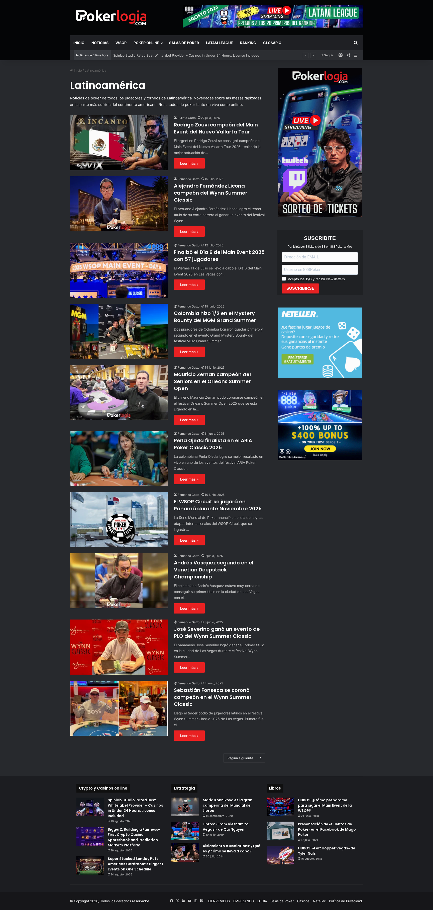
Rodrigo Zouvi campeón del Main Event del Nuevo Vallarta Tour (216, 128)
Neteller (319, 901)
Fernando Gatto (188, 179)
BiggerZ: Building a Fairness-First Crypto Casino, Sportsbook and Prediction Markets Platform (134, 837)
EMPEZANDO (243, 901)
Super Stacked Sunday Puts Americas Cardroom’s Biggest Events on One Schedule (135, 864)
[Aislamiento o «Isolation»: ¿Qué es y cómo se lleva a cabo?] (185, 852)
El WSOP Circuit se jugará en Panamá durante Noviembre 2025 (218, 505)
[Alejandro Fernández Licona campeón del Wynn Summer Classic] (119, 203)
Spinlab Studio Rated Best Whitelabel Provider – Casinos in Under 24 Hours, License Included (135, 808)
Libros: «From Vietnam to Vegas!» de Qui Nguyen (226, 827)
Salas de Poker (184, 43)
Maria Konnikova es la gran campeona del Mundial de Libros (227, 805)
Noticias (100, 43)
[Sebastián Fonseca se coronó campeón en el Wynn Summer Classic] (119, 708)
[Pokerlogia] (111, 18)
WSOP (121, 43)
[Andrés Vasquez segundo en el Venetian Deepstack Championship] (119, 580)
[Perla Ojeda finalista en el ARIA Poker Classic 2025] (119, 458)
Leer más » (189, 163)
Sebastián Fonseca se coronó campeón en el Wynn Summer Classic (213, 697)
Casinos (303, 901)
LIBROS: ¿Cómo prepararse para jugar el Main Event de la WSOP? (325, 805)
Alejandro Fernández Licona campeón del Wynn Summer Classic (210, 192)
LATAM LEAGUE (219, 43)
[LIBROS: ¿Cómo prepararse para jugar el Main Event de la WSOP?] (280, 807)
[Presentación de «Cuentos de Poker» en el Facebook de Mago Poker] (280, 831)
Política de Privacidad (345, 901)
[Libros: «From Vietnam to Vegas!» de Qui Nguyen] (185, 831)
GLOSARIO (272, 43)
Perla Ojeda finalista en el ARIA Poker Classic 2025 (213, 444)
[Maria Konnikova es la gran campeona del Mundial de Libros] (185, 807)
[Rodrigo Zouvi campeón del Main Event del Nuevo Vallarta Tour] (119, 142)
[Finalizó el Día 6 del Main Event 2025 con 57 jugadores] (119, 270)
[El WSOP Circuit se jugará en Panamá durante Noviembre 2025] (119, 519)
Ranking (248, 43)
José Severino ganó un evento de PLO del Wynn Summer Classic (217, 633)
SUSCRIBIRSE (300, 288)
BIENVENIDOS (219, 901)
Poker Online (146, 43)
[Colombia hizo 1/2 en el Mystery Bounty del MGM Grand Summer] (119, 331)
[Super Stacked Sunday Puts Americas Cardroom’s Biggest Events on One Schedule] (90, 865)
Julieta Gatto (187, 118)
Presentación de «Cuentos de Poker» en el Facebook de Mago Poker (327, 829)
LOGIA (262, 901)
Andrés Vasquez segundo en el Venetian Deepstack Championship (213, 569)
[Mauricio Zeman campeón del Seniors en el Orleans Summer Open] (119, 392)
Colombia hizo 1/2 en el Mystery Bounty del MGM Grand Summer (215, 317)
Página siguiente (240, 758)
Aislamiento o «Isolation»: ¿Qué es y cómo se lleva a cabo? (231, 848)
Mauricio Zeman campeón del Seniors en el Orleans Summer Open (212, 381)
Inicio (78, 43)
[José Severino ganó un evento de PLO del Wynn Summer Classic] (119, 647)
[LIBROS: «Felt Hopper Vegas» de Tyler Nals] (280, 855)
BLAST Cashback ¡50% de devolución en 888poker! (153, 55)
